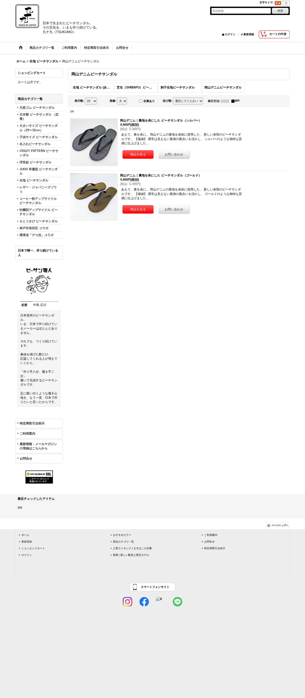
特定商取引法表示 (32, 423)
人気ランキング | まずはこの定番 (132, 548)
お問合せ (26, 458)
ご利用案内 (27, 433)
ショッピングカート (33, 548)
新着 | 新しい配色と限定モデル (131, 554)
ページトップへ (280, 525)
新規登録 (249, 34)
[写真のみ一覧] (226, 101)
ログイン (230, 34)
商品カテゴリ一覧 (123, 541)
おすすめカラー (122, 534)
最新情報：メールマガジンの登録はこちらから (38, 446)
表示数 (79, 100)
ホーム (25, 534)
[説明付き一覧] (236, 101)
